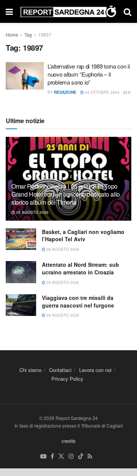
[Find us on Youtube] (43, 456)
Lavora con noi (95, 369)
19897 (44, 34)
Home (12, 34)
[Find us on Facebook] (52, 456)
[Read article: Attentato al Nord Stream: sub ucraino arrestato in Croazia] (21, 272)
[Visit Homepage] (68, 12)
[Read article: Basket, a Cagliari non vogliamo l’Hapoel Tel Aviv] (21, 239)
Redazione (65, 92)
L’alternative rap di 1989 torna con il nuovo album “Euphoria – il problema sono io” (89, 74)
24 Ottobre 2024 (101, 92)
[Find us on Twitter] (61, 456)
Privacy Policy (67, 378)
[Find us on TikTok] (80, 456)
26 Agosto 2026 (32, 212)
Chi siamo (30, 369)
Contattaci (60, 369)
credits (68, 441)
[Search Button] (127, 11)
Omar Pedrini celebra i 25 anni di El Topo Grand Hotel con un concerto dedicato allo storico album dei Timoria (65, 194)
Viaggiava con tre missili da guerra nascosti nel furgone (78, 301)
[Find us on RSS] (90, 456)
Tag (28, 34)
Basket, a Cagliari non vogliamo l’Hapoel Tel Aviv (83, 235)
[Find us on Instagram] (71, 456)
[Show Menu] (9, 11)
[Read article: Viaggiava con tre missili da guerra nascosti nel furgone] (21, 305)
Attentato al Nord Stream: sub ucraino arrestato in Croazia (80, 268)
